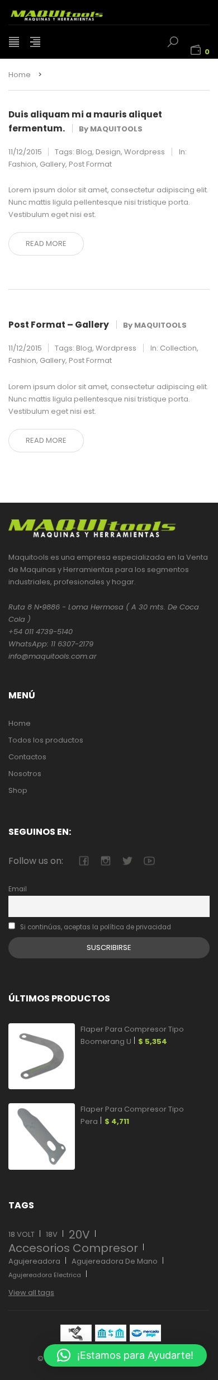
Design (108, 151)
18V (52, 1234)
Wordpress (144, 151)
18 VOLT (21, 1234)
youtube (149, 861)
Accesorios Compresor (73, 1248)
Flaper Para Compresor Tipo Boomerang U (132, 1035)
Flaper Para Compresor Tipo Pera (132, 1115)
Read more (46, 243)
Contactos (27, 757)
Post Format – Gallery (58, 324)
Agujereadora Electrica (44, 1274)
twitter (127, 861)
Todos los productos (45, 740)
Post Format (90, 164)
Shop (17, 790)
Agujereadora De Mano (115, 1261)
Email (17, 889)
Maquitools (116, 129)
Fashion (22, 164)
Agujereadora (34, 1261)
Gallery (52, 164)
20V (79, 1234)
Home (19, 74)
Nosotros (24, 773)
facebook (84, 861)
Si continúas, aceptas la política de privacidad (94, 927)
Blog (84, 151)
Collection (178, 348)
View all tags (31, 1292)
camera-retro (105, 861)
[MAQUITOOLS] (69, 12)
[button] (125, 1355)
